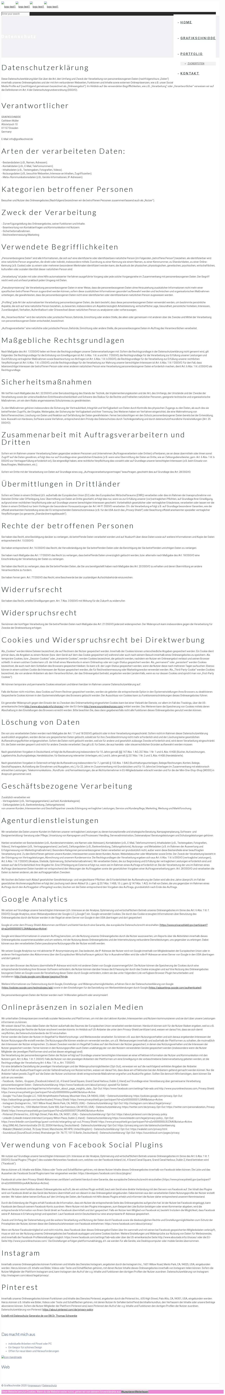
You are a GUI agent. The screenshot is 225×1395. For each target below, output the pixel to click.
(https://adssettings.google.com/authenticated (175, 987)
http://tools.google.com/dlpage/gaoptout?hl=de (41, 976)
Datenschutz (50, 1385)
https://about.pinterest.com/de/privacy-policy (68, 1309)
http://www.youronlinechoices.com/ (103, 706)
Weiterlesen (141, 1391)
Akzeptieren (128, 1391)
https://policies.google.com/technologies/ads (27, 987)
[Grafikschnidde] (29, 7)
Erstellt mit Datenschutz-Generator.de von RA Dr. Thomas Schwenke (39, 1315)
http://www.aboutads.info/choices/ (44, 706)
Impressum (34, 1385)
